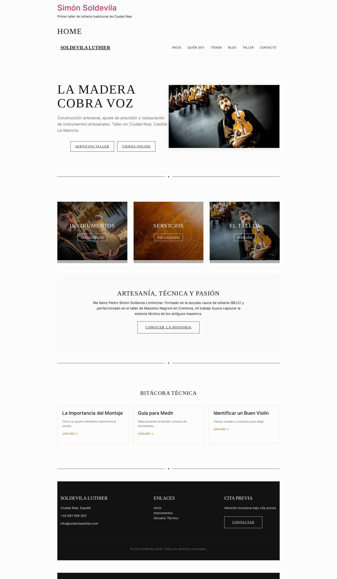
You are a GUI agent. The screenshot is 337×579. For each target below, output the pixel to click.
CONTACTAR (243, 522)
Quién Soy (196, 47)
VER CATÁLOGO (168, 237)
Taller (248, 47)
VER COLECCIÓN (92, 237)
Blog (232, 47)
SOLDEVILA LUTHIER (85, 47)
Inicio (176, 47)
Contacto (268, 47)
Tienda (216, 47)
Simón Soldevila (87, 7)
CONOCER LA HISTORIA (168, 327)
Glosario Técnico (166, 518)
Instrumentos (163, 513)
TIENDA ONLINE (136, 146)
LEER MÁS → (70, 433)
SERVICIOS (244, 237)
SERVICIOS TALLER (92, 146)
